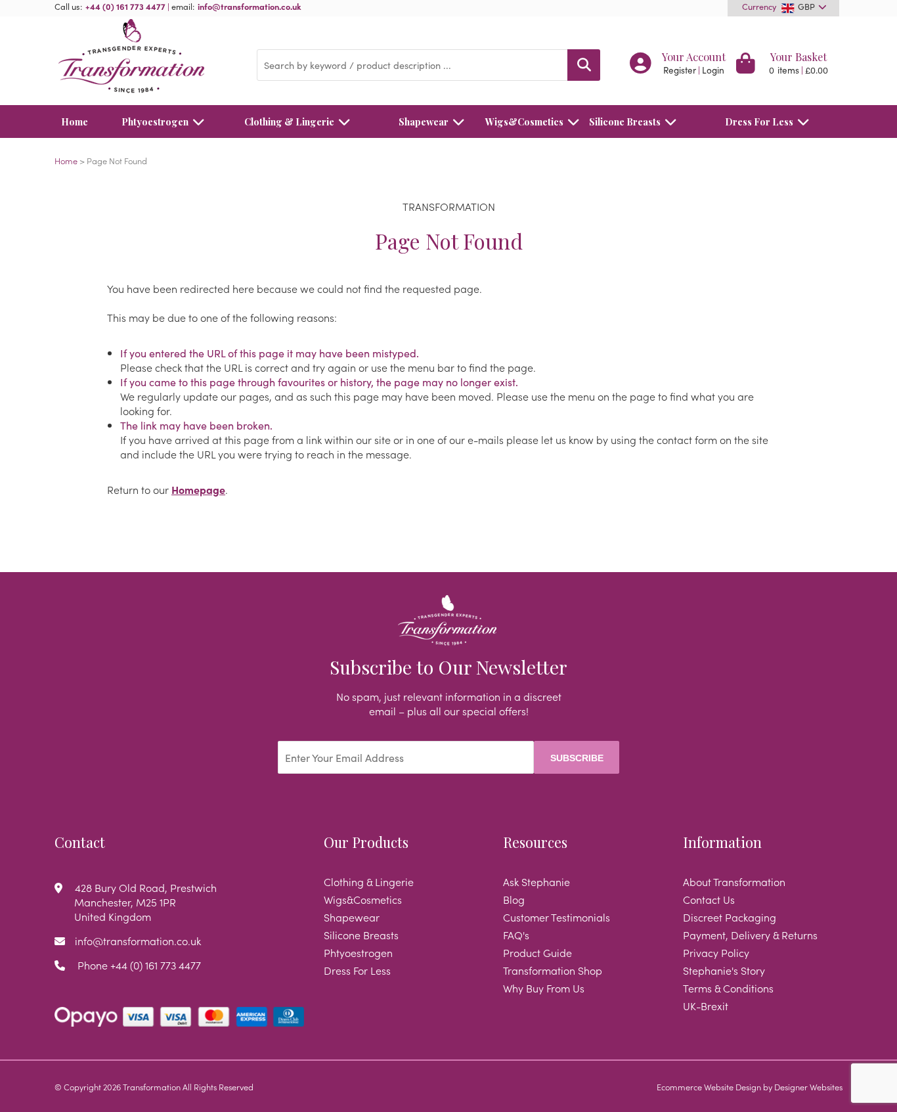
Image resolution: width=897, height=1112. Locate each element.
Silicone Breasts (625, 121)
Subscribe (576, 758)
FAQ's (516, 934)
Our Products (366, 842)
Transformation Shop (552, 970)
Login (713, 70)
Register (679, 70)
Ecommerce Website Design (709, 1086)
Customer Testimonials (556, 917)
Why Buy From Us (543, 988)
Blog (514, 899)
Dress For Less (759, 121)
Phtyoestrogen (154, 121)
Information (722, 842)
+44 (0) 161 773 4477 (125, 6)
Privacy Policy (716, 952)
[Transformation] (146, 57)
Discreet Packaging (729, 917)
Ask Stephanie (536, 881)
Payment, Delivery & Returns (750, 934)
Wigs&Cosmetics (524, 121)
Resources (535, 842)
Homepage (198, 489)
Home (74, 121)
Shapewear (423, 121)
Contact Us (709, 899)
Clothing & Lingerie (289, 121)
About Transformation (734, 881)
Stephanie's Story (724, 970)
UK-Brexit (705, 1005)
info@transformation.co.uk (249, 6)
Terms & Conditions (728, 988)
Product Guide (537, 952)
